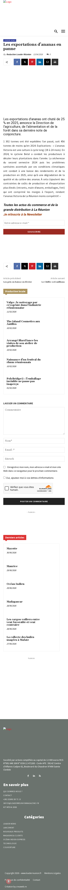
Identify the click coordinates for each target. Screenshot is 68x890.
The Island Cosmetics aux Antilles (23, 323)
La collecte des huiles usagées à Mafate (20, 639)
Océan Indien (15, 584)
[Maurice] (49, 570)
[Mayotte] (49, 553)
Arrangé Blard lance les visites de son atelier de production (22, 343)
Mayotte (12, 548)
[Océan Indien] (49, 588)
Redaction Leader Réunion (18, 54)
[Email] (47, 62)
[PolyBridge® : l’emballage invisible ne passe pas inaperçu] (54, 384)
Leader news (10, 40)
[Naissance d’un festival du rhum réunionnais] (54, 365)
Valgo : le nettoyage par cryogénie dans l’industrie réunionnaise (24, 305)
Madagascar (15, 601)
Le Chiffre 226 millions (53, 282)
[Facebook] (17, 62)
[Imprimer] (55, 62)
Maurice (12, 566)
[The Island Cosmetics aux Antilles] (54, 327)
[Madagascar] (49, 606)
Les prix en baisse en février (17, 282)
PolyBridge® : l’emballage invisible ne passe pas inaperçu (24, 381)
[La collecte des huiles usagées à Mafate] (49, 641)
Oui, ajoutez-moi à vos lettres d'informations (29, 477)
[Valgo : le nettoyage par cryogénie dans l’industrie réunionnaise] (54, 308)
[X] (24, 62)
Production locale (15, 291)
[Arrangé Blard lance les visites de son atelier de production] (54, 346)
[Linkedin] (39, 62)
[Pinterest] (32, 62)
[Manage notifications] (8, 881)
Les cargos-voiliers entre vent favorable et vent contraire (23, 622)
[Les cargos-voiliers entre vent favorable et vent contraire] (49, 624)
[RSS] (40, 776)
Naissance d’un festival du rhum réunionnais (24, 361)
